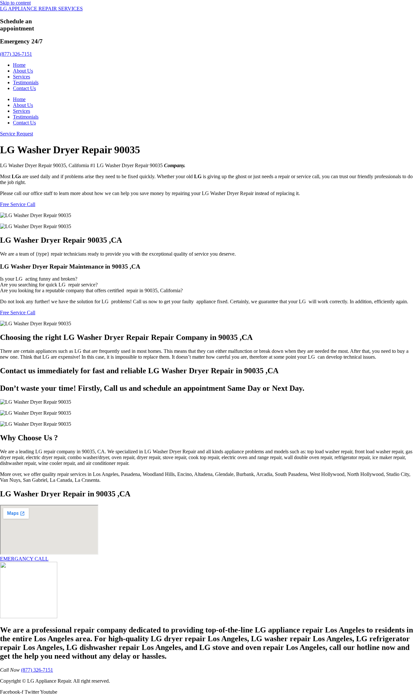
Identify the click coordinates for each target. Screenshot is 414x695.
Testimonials (25, 82)
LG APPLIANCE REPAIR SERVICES (41, 8)
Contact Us (24, 88)
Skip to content (15, 3)
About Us (23, 71)
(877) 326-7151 (16, 54)
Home (19, 65)
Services (21, 76)
